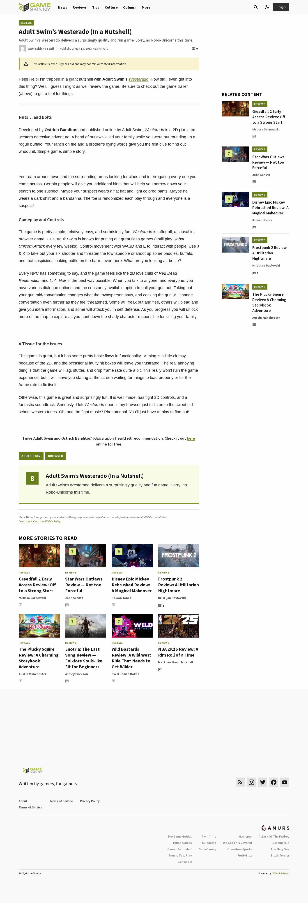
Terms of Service (61, 801)
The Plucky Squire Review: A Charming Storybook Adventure (39, 657)
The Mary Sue (280, 849)
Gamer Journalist (179, 849)
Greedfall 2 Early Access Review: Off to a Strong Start (37, 584)
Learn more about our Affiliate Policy (39, 521)
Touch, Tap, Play (180, 855)
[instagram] (251, 782)
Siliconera (209, 843)
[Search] (255, 7)
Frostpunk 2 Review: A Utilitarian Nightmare (178, 584)
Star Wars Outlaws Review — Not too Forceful (83, 584)
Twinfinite (208, 836)
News (62, 7)
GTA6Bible (185, 862)
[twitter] (262, 782)
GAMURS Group (280, 873)
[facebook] (273, 782)
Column (129, 7)
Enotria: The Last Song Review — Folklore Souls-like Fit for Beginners (83, 657)
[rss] (240, 782)
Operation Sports (239, 849)
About (23, 801)
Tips (95, 7)
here (191, 438)
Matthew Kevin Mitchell (175, 662)
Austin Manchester (32, 674)
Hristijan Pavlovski (172, 598)
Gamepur (245, 836)
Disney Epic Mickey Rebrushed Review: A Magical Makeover (132, 584)
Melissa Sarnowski (32, 598)
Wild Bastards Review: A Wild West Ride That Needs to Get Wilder (131, 657)
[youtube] (285, 782)
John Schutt (74, 598)
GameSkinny (207, 849)
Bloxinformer (280, 855)
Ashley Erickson (76, 674)
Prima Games (182, 843)
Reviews (80, 7)
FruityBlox (244, 855)
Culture (111, 7)
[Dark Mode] (266, 7)
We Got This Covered (237, 843)
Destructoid (280, 843)
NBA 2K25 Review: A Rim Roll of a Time (178, 652)
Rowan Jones (121, 598)
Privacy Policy (90, 801)
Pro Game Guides (180, 836)
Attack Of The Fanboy (274, 836)
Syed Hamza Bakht (125, 674)
